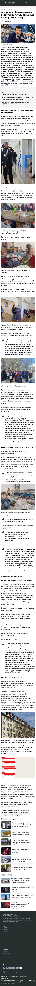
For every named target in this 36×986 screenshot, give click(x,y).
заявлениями (26, 600)
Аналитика (5, 938)
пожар (4, 810)
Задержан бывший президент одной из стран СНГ (22, 888)
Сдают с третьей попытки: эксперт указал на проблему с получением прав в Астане (16, 93)
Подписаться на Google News (13, 972)
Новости (5, 929)
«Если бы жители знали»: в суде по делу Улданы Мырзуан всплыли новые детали (17, 98)
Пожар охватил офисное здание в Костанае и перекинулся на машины (16, 103)
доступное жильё (8, 815)
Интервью (5, 944)
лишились (5, 804)
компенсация (25, 810)
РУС (34, 3)
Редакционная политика (9, 960)
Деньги (4, 935)
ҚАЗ (30, 3)
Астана (5, 812)
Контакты (5, 957)
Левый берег (6, 931)
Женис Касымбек (14, 810)
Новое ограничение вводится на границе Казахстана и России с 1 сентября (22, 896)
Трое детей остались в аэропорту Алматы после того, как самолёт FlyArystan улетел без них (20, 880)
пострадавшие (25, 812)
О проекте (5, 951)
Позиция (5, 940)
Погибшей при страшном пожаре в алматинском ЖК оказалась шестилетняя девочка (21, 904)
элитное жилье (13, 812)
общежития (18, 815)
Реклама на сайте (7, 955)
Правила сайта (7, 953)
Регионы (5, 942)
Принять (31, 980)
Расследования (7, 933)
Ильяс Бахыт (8, 21)
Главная (3, 9)
